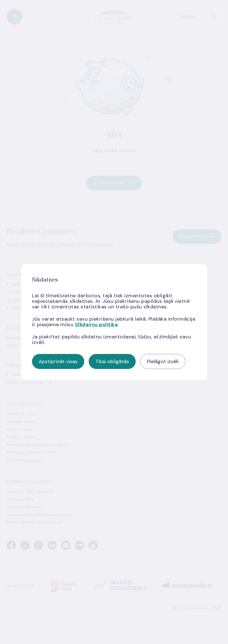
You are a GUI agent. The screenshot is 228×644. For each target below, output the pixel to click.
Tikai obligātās (112, 361)
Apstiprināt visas (58, 361)
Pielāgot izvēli (163, 361)
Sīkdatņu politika (96, 324)
